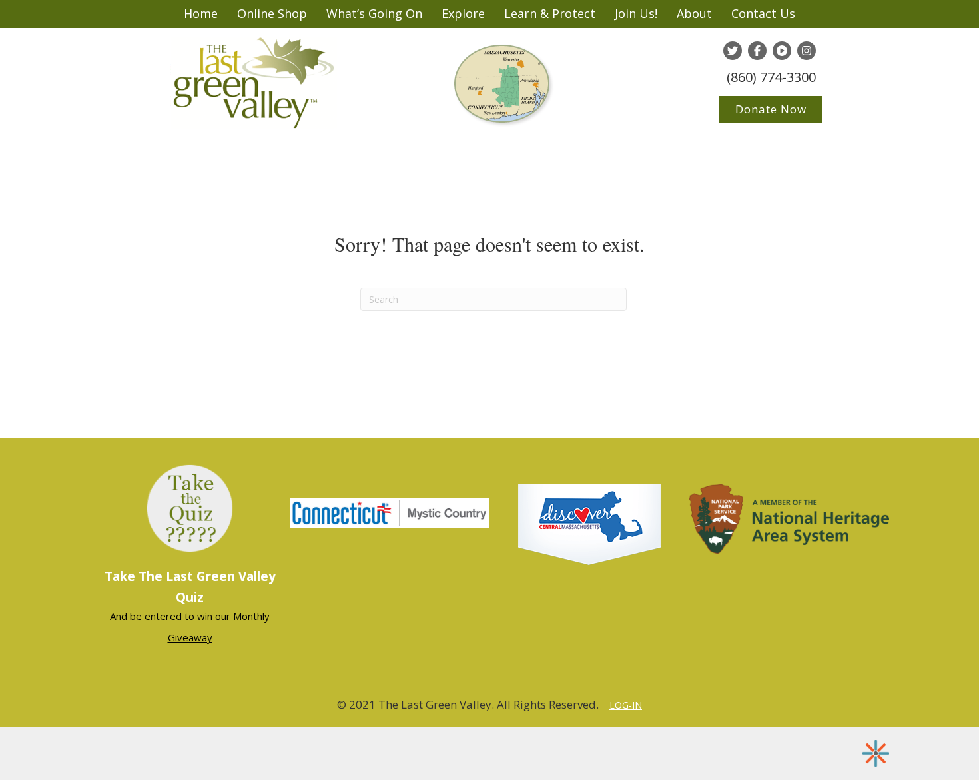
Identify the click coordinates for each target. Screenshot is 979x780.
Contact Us (763, 13)
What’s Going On (374, 13)
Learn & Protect (549, 13)
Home (201, 13)
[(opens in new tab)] (390, 511)
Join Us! (636, 13)
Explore (463, 13)
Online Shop (272, 13)
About (694, 13)
